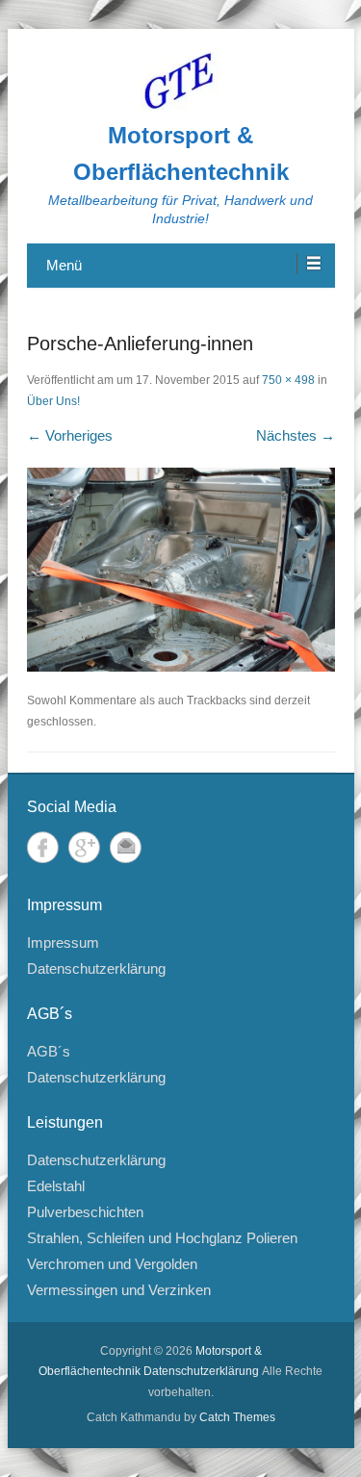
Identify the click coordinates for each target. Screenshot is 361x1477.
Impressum (63, 942)
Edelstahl (56, 1186)
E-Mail (126, 847)
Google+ (84, 847)
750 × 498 (288, 380)
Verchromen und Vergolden (112, 1264)
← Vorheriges (70, 435)
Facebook (43, 847)
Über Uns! (53, 401)
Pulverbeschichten (85, 1212)
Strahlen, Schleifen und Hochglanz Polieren (162, 1238)
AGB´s (48, 1051)
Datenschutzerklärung (96, 968)
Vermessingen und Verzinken (119, 1290)
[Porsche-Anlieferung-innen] (181, 570)
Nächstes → (295, 435)
